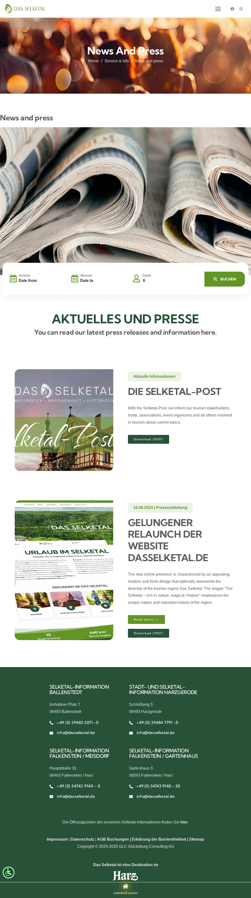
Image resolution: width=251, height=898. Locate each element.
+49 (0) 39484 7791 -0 (157, 722)
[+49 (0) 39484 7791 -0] (131, 723)
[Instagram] (241, 9)
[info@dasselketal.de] (51, 733)
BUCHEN (228, 279)
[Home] (25, 8)
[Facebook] (232, 9)
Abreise (86, 275)
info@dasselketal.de (76, 732)
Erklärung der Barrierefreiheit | (160, 839)
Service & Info (117, 61)
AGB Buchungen (113, 839)
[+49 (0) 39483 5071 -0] (51, 723)
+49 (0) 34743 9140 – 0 (78, 786)
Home (93, 61)
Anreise (24, 275)
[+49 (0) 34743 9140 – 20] (131, 786)
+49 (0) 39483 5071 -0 (78, 722)
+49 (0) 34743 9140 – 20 (158, 786)
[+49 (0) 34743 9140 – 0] (51, 786)
